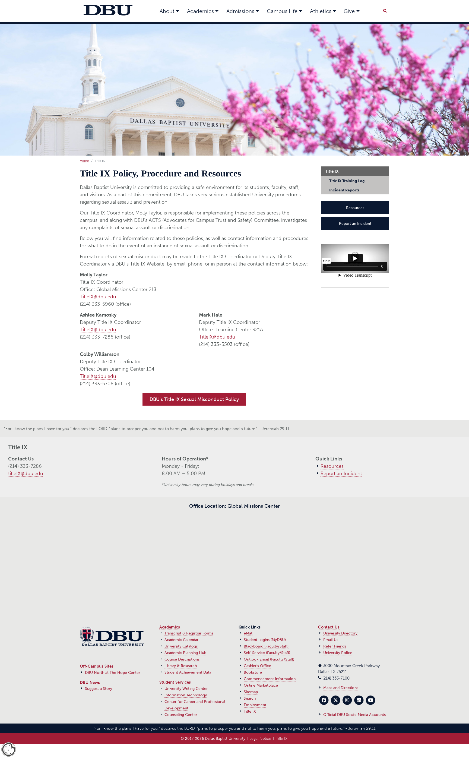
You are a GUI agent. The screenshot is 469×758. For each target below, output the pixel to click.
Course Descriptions (181, 659)
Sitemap (251, 692)
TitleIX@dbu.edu (98, 297)
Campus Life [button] (282, 11)
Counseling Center (180, 714)
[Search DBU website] (385, 10)
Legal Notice (260, 738)
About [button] (167, 11)
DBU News (90, 682)
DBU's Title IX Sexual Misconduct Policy (194, 399)
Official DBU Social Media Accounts (354, 714)
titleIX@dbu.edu (25, 473)
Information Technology (185, 695)
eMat (248, 633)
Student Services (175, 682)
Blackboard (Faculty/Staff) (266, 646)
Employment (255, 705)
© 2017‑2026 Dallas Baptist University (213, 738)
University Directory (340, 633)
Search (250, 698)
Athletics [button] (320, 11)
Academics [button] (200, 11)
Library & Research (180, 666)
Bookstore (253, 672)
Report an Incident (355, 220)
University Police (337, 652)
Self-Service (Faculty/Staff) (267, 652)
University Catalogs (181, 646)
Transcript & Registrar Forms (188, 633)
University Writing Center (186, 688)
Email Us (330, 639)
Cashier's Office (257, 666)
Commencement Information (270, 679)
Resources (355, 206)
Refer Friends (334, 646)
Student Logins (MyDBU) (265, 639)
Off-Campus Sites (96, 666)
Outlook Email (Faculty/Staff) (269, 659)
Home (84, 161)
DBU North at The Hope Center (112, 672)
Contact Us (329, 627)
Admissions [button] (240, 11)
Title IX (250, 711)
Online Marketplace (261, 685)
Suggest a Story (98, 688)
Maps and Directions (340, 688)
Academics (169, 627)
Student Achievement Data (187, 672)
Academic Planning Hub (185, 652)
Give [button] (349, 11)
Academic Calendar (181, 639)
